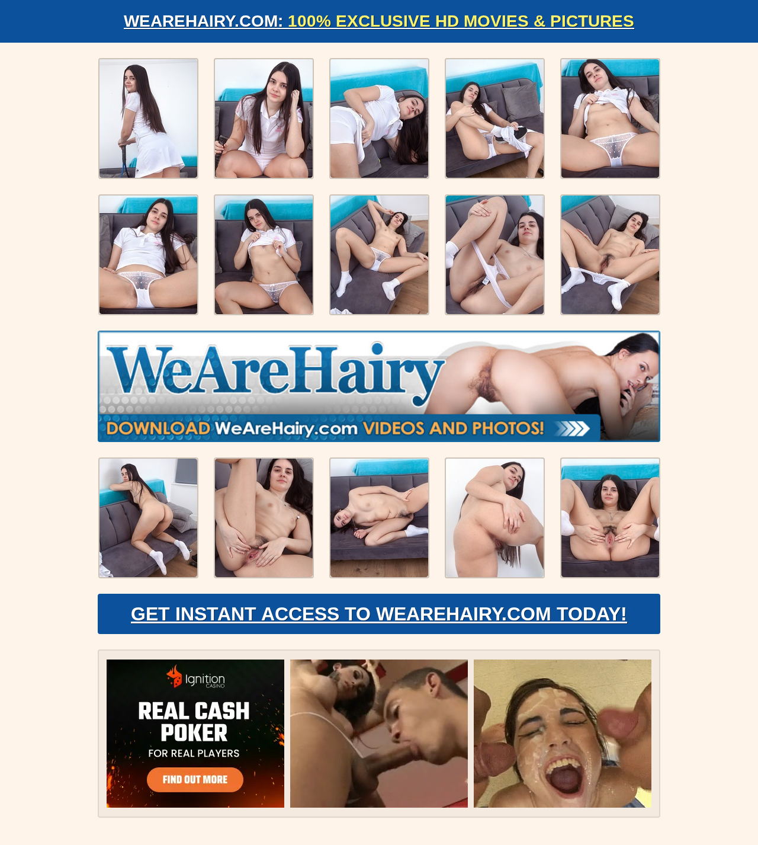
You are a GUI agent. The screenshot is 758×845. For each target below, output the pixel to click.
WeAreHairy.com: (379, 21)
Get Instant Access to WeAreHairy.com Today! (379, 614)
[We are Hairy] (379, 386)
